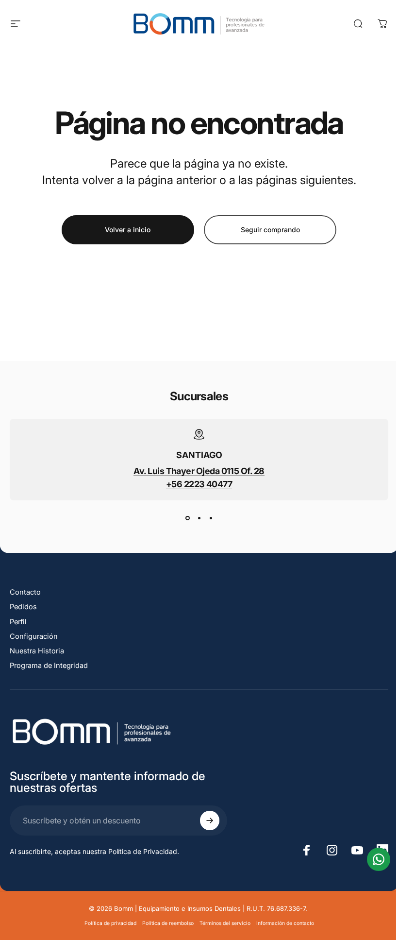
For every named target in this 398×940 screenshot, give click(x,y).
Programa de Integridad (49, 665)
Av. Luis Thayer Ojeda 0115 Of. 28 (198, 471)
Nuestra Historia (37, 651)
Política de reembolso (168, 923)
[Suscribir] (209, 820)
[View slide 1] (187, 518)
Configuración (34, 636)
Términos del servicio (224, 923)
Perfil (18, 621)
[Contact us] (378, 859)
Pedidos (23, 606)
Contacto (25, 592)
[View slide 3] (210, 518)
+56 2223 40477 (199, 484)
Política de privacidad (110, 923)
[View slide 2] (199, 518)
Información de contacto (285, 923)
